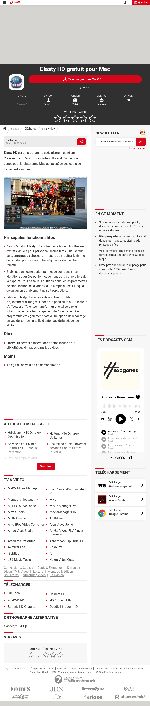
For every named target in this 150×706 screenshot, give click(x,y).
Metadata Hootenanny (23, 499)
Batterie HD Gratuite (21, 607)
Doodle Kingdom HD (64, 607)
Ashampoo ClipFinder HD (67, 541)
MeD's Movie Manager (23, 488)
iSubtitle (13, 553)
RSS (54, 672)
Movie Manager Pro (63, 506)
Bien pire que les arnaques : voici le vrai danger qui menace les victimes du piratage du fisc (122, 240)
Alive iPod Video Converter (26, 524)
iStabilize (56, 547)
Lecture (38, 571)
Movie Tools (16, 512)
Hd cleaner (15, 432)
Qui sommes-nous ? (16, 668)
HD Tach (14, 593)
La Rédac (11, 140)
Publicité (61, 668)
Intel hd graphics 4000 (23, 458)
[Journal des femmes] (20, 689)
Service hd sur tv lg (21, 444)
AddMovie (56, 518)
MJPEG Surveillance (22, 506)
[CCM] (15, 2)
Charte (45, 672)
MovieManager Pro (63, 512)
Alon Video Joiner (62, 524)
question (143, 2)
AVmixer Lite (16, 547)
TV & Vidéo (48, 128)
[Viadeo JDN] (56, 696)
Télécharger (30, 128)
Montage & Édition (60, 571)
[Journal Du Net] (56, 689)
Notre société (47, 668)
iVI (51, 553)
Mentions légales (67, 672)
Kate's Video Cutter (62, 560)
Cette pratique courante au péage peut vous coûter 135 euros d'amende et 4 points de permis (122, 269)
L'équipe (34, 668)
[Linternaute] (93, 689)
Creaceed (48, 104)
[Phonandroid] (130, 696)
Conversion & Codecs (18, 568)
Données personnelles (105, 668)
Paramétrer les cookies (132, 668)
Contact (72, 668)
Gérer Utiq (34, 672)
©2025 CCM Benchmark (108, 672)
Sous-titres (11, 575)
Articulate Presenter (21, 541)
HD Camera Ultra (61, 600)
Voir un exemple (137, 148)
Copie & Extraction (50, 568)
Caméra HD (57, 594)
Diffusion (73, 568)
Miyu (53, 499)
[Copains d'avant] (20, 696)
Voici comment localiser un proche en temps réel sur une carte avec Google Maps (121, 255)
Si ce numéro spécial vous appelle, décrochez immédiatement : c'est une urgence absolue (121, 226)
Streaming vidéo (34, 575)
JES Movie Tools (19, 560)
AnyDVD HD (16, 600)
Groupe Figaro (85, 672)
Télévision (57, 575)
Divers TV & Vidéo (16, 571)
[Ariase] (93, 697)
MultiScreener (17, 518)
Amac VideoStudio (20, 531)
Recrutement (85, 668)
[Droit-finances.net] (130, 689)
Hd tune (55, 433)
